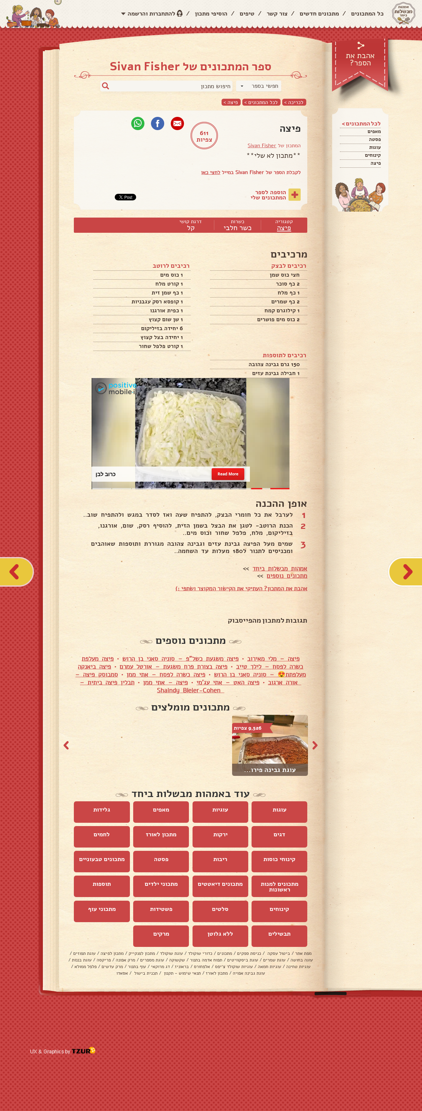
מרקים (161, 934)
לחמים (102, 834)
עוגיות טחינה (298, 966)
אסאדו (122, 973)
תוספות (102, 884)
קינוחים (373, 155)
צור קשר (277, 13)
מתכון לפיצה (112, 953)
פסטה (375, 139)
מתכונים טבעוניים (102, 859)
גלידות (101, 810)
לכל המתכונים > (261, 102)
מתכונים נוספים (287, 576)
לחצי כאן (210, 172)
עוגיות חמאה (269, 966)
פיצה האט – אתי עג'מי (227, 682)
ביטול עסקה (278, 953)
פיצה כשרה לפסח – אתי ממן (166, 674)
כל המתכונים (367, 13)
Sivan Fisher (262, 145)
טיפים (247, 13)
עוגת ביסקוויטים (242, 960)
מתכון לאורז (161, 834)
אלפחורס (202, 966)
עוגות (375, 147)
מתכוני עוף (102, 909)
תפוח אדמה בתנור (206, 960)
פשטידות (161, 909)
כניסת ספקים (249, 953)
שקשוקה (177, 960)
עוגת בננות (82, 960)
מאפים (374, 131)
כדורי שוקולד (200, 953)
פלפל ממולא (86, 966)
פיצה (376, 163)
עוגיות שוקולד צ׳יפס (234, 966)
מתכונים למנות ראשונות (279, 886)
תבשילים (279, 934)
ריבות (220, 859)
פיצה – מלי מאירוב (273, 658)
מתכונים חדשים (319, 13)
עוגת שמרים (274, 960)
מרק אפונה (125, 960)
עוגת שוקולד (171, 953)
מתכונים (224, 953)
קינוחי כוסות (279, 859)
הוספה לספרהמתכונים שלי (268, 195)
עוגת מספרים (152, 960)
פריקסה (104, 960)
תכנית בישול (145, 973)
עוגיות (220, 810)
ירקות (220, 834)
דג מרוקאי (160, 966)
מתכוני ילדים (161, 884)
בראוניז (182, 966)
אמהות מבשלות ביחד (280, 568)
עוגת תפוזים (84, 953)
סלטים (220, 909)
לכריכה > (293, 102)
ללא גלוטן (220, 934)
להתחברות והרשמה (151, 13)
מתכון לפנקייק (142, 953)
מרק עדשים (112, 966)
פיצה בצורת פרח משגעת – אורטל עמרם (173, 666)
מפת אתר (303, 953)
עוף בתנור (137, 966)
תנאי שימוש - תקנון (182, 973)
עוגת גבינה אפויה (249, 973)
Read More (228, 474)
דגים (279, 834)
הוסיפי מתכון (211, 13)
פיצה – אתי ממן (165, 682)
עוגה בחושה (301, 960)
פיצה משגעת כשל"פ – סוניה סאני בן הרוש (180, 658)
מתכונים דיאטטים (220, 884)
